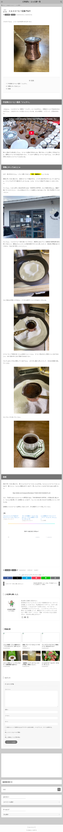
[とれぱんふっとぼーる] (31, 2)
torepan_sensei (43, 537)
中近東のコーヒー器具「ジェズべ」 (18, 83)
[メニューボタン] (2, 2)
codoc (53, 537)
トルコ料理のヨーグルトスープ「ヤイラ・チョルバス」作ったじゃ (49, 517)
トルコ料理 (7, 14)
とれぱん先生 (11, 609)
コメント (7, 689)
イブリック (30, 570)
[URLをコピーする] (55, 578)
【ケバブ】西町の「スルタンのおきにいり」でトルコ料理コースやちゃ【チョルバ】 (30, 517)
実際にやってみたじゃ (14, 86)
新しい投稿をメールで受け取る (12, 737)
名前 (6, 709)
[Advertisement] (31, 553)
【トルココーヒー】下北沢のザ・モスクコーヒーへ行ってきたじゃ (11, 516)
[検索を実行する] (59, 789)
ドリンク (13, 14)
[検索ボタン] (61, 2)
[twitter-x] (22, 617)
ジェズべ (36, 570)
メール (7, 715)
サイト (6, 721)
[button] (7, 578)
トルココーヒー (22, 570)
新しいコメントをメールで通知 (12, 732)
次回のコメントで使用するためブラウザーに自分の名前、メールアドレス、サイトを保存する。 (30, 727)
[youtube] (25, 617)
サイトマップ (31, 827)
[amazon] (28, 617)
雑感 (9, 89)
